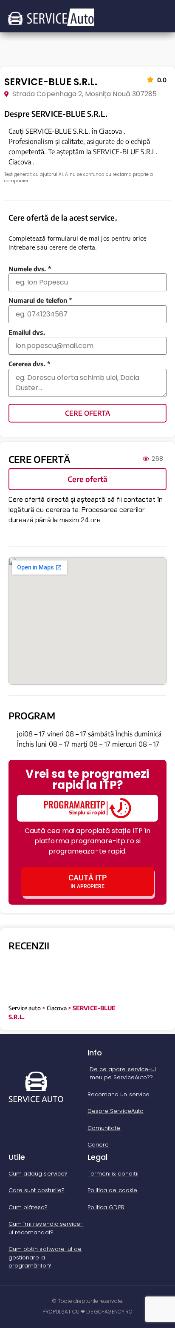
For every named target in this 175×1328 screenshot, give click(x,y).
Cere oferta (87, 413)
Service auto (24, 1008)
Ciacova (57, 1008)
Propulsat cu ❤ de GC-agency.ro (87, 1311)
